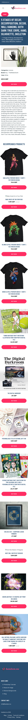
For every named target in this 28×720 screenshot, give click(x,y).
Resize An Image (8, 687)
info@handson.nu (5, 2)
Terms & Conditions (18, 715)
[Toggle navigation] (3, 8)
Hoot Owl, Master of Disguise (14, 553)
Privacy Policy (11, 717)
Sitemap (18, 717)
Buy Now (14, 84)
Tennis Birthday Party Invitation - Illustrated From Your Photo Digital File (14, 338)
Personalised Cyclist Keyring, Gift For (14, 439)
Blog (5, 694)
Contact (10, 715)
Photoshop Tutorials (10, 684)
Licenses (10, 70)
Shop (4, 14)
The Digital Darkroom (14, 393)
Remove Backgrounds (10, 690)
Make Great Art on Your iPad (14, 199)
